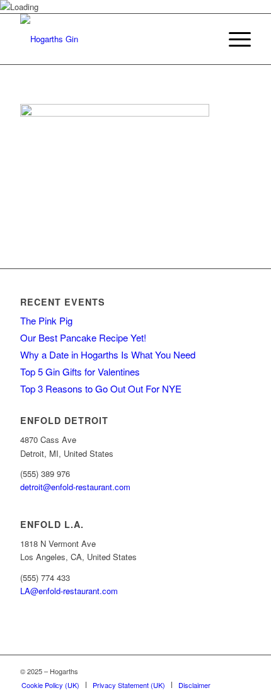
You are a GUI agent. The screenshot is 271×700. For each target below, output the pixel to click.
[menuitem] (233, 39)
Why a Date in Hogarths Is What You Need (107, 354)
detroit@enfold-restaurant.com (75, 487)
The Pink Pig (46, 320)
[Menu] (233, 39)
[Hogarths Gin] (112, 39)
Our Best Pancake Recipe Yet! (83, 337)
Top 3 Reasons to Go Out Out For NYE (101, 388)
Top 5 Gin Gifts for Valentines (80, 371)
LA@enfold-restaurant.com (69, 591)
